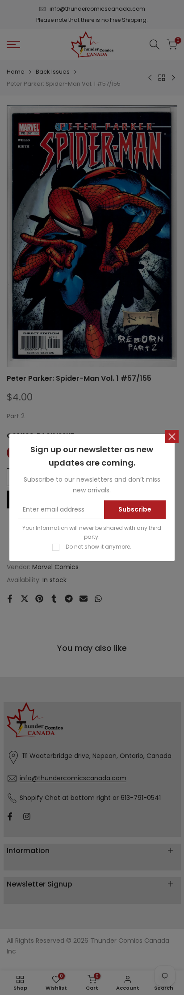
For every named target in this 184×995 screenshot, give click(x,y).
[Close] (172, 436)
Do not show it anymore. (98, 546)
